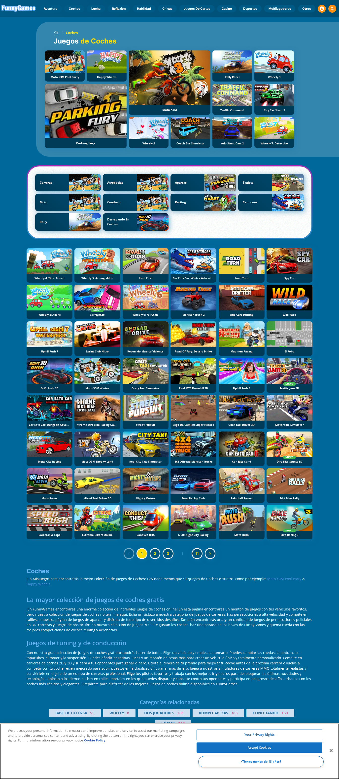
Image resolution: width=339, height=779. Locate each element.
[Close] (331, 750)
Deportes (250, 8)
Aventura (50, 8)
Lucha (96, 8)
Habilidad (144, 8)
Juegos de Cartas (197, 8)
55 (92, 712)
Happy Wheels (38, 584)
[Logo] (18, 8)
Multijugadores (280, 8)
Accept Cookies (259, 747)
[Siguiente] (210, 553)
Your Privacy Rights (259, 734)
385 (234, 712)
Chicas (167, 8)
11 (197, 553)
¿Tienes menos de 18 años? (261, 762)
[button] (322, 9)
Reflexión (119, 8)
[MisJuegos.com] (56, 32)
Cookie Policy (94, 740)
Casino (227, 8)
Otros (306, 8)
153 (284, 712)
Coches (74, 8)
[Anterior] (129, 553)
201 (180, 712)
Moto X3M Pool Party (284, 578)
